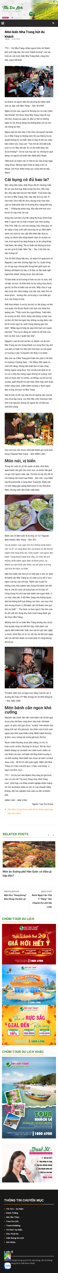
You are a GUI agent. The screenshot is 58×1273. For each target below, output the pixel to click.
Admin (7, 39)
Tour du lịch (12, 1221)
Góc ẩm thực (12, 1217)
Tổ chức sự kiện (14, 1229)
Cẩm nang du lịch (15, 1238)
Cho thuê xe (12, 1233)
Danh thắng (12, 1213)
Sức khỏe (10, 1242)
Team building (13, 1225)
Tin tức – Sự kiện (14, 1209)
